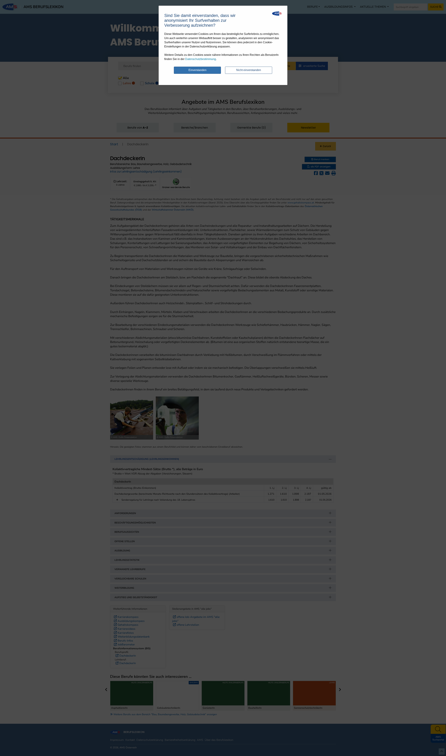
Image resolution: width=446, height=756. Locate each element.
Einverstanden (197, 70)
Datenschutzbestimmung (200, 59)
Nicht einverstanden (248, 70)
